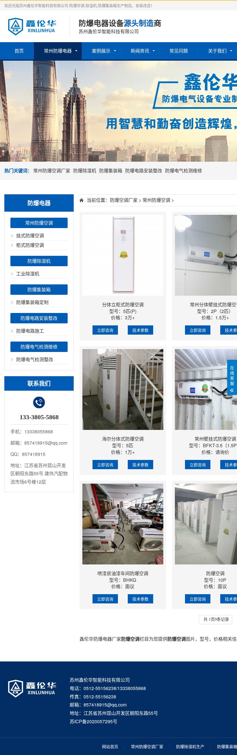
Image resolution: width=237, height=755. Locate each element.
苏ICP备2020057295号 (93, 721)
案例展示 (101, 50)
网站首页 (110, 746)
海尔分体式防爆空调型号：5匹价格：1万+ (123, 445)
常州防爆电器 (58, 50)
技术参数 (140, 330)
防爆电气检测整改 (34, 359)
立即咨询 (105, 330)
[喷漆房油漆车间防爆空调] (122, 524)
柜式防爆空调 (30, 245)
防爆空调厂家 (124, 200)
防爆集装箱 (110, 170)
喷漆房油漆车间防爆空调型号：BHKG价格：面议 (122, 580)
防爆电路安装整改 (143, 170)
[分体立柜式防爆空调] (122, 255)
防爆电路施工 (30, 330)
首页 (19, 50)
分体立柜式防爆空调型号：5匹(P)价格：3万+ (123, 311)
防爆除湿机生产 (190, 746)
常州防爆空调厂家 (51, 170)
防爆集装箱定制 (32, 302)
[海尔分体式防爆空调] (122, 389)
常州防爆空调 (39, 222)
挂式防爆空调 (30, 235)
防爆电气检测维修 (183, 170)
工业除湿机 (27, 273)
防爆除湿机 (84, 170)
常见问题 (178, 50)
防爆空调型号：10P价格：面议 (215, 580)
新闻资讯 (140, 50)
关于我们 (217, 50)
